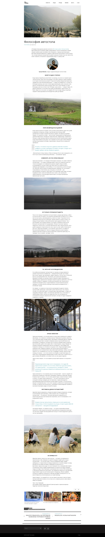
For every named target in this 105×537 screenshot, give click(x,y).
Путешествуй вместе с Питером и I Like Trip (70, 502)
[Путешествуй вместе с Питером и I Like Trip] (71, 497)
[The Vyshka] (26, 2)
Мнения (66, 2)
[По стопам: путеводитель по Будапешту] (33, 498)
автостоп (30, 509)
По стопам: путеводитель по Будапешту (31, 502)
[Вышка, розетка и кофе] (52, 498)
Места (72, 2)
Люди (54, 2)
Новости (48, 2)
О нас (78, 2)
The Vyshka (27, 44)
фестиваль (42, 509)
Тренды (60, 2)
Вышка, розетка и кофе (47, 502)
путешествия (36, 509)
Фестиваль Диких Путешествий (60, 49)
